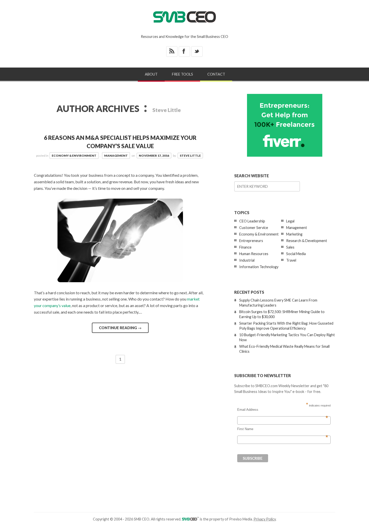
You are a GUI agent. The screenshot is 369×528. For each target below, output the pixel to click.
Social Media (296, 254)
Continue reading (120, 327)
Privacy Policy (265, 519)
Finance (245, 247)
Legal (290, 221)
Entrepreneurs (251, 241)
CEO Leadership (252, 221)
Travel (291, 260)
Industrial (247, 260)
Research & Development (306, 241)
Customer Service (253, 227)
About (151, 74)
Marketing (294, 234)
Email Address (282, 410)
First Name (282, 429)
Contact (216, 74)
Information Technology (258, 267)
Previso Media (240, 519)
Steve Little (190, 155)
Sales (290, 247)
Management (116, 155)
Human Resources (253, 254)
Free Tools (182, 74)
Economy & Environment (74, 155)
